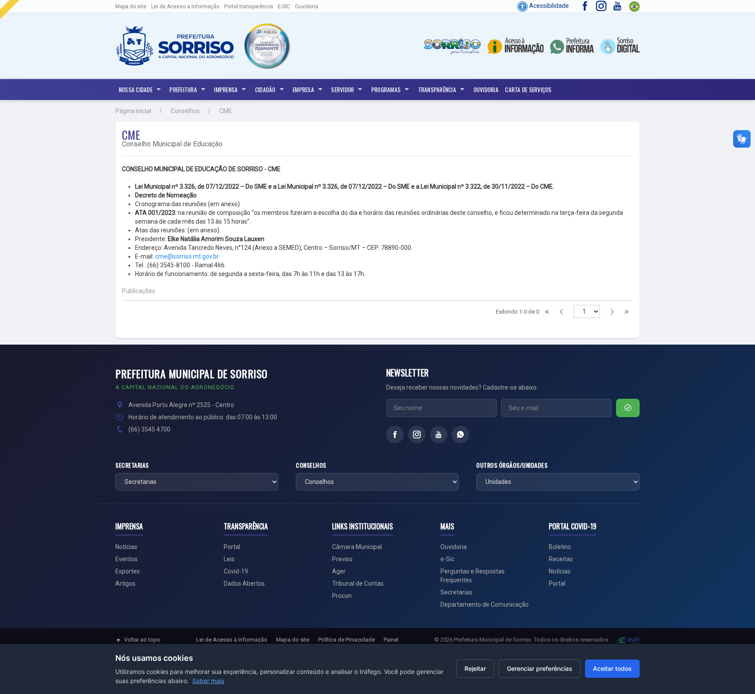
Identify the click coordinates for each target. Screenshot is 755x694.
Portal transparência (248, 6)
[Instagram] (417, 434)
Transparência (437, 89)
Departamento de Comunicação (484, 604)
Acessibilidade (548, 5)
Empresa (303, 89)
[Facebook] (395, 434)
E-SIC (284, 6)
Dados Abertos (244, 583)
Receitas (561, 559)
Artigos (125, 583)
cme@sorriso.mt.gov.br (187, 256)
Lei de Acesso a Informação (185, 6)
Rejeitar (475, 668)
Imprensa (226, 89)
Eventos (126, 559)
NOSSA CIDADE (135, 89)
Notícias (126, 546)
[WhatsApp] (460, 434)
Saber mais (208, 680)
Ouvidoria (306, 6)
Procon (342, 595)
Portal (232, 546)
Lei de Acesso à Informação (231, 639)
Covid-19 (236, 571)
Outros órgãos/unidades (511, 465)
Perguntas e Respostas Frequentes (472, 576)
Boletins (560, 546)
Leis (229, 559)
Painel (391, 639)
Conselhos (185, 110)
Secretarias (132, 465)
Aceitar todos (612, 668)
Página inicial (133, 110)
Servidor (342, 89)
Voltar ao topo (142, 639)
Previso (342, 559)
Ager (339, 571)
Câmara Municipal (357, 546)
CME (225, 110)
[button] (266, 46)
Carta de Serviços (528, 89)
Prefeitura (183, 89)
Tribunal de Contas (358, 583)
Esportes (127, 571)
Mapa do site (130, 6)
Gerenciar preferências (539, 668)
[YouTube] (438, 434)
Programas (386, 89)
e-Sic (447, 559)
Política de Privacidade (346, 639)
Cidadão (265, 89)
